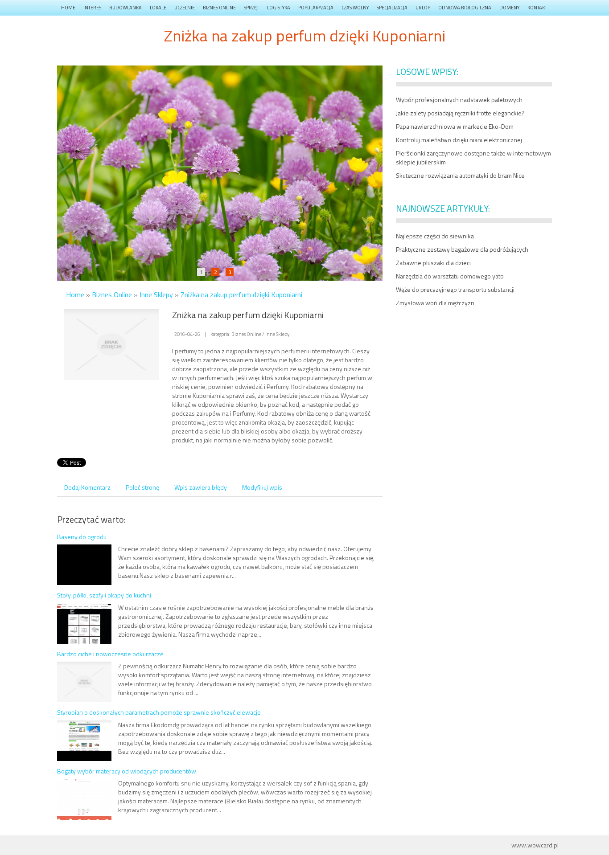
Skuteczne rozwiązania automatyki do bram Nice (460, 175)
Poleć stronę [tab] (142, 487)
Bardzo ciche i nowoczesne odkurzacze (110, 654)
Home (75, 294)
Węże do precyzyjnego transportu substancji (455, 289)
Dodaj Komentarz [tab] (87, 487)
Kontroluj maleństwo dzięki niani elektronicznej (459, 139)
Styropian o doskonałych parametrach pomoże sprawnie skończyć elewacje (159, 712)
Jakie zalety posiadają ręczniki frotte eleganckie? (460, 113)
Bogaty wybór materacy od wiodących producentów (126, 771)
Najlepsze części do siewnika (435, 236)
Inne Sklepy (156, 294)
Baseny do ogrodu (82, 536)
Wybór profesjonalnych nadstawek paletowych (459, 99)
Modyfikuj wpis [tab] (262, 487)
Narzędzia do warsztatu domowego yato (450, 276)
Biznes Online (112, 294)
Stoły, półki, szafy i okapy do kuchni (104, 595)
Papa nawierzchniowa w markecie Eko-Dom (455, 126)
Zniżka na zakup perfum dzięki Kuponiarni (241, 294)
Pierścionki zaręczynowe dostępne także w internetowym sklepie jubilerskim (473, 157)
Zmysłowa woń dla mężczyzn (435, 302)
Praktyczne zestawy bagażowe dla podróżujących (462, 249)
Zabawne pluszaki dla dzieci (433, 262)
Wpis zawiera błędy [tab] (200, 487)
